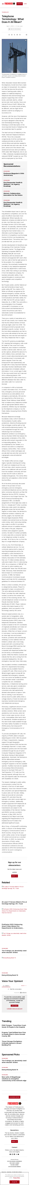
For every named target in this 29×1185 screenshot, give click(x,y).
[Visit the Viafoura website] (23, 992)
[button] (3, 4)
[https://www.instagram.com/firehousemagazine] (12, 1154)
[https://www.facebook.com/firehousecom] (10, 1154)
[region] (14, 989)
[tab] (6, 986)
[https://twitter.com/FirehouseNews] (16, 1154)
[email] (20, 34)
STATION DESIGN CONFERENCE (14, 1161)
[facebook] (9, 34)
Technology (5, 12)
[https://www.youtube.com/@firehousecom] (18, 1154)
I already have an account (14, 1008)
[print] (26, 34)
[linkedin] (12, 34)
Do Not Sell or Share (17, 1172)
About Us (4, 1172)
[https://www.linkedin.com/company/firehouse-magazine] (14, 1154)
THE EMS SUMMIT (14, 1164)
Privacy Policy (16, 1177)
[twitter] (14, 34)
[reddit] (17, 34)
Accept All (14, 1181)
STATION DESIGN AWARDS (14, 1166)
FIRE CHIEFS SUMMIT (14, 1163)
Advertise (9, 1172)
